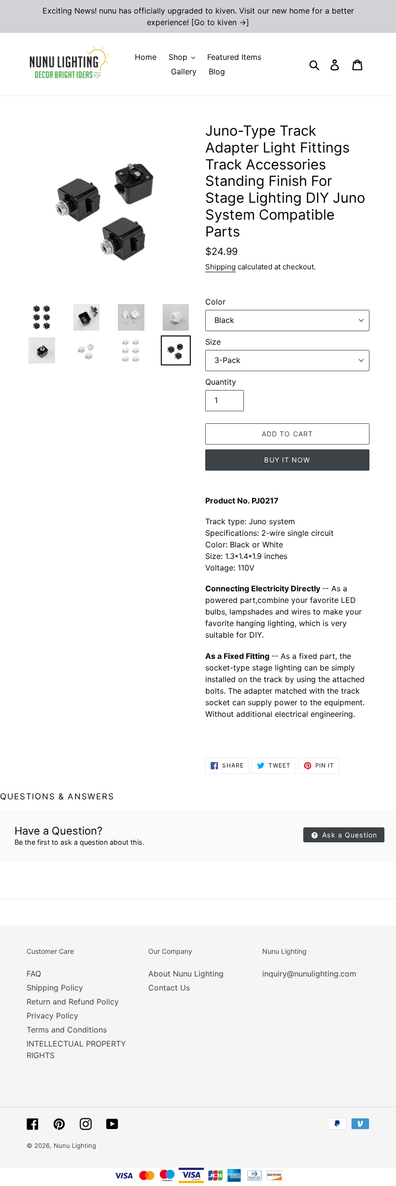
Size (213, 342)
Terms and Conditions (67, 1029)
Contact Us (169, 987)
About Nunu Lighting (186, 973)
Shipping (220, 266)
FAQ (34, 973)
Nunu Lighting (75, 1145)
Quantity (220, 382)
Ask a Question (348, 835)
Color (215, 302)
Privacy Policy (52, 1015)
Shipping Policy (55, 987)
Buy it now (287, 460)
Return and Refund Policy (73, 1001)
